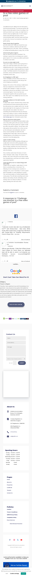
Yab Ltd (6, 18)
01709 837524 (22, 1)
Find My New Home (15, 304)
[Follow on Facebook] (9, 539)
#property (13, 254)
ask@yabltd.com (12, 1)
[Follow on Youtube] (21, 539)
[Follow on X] (17, 539)
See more (17, 234)
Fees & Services (11, 520)
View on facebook (25, 239)
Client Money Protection (16, 523)
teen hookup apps (7, 117)
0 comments (6, 20)
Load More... (16, 264)
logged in (12, 192)
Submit (22, 363)
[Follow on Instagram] (14, 539)
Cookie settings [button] (14, 573)
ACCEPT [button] (23, 573)
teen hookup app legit (22, 18)
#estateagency (5, 255)
